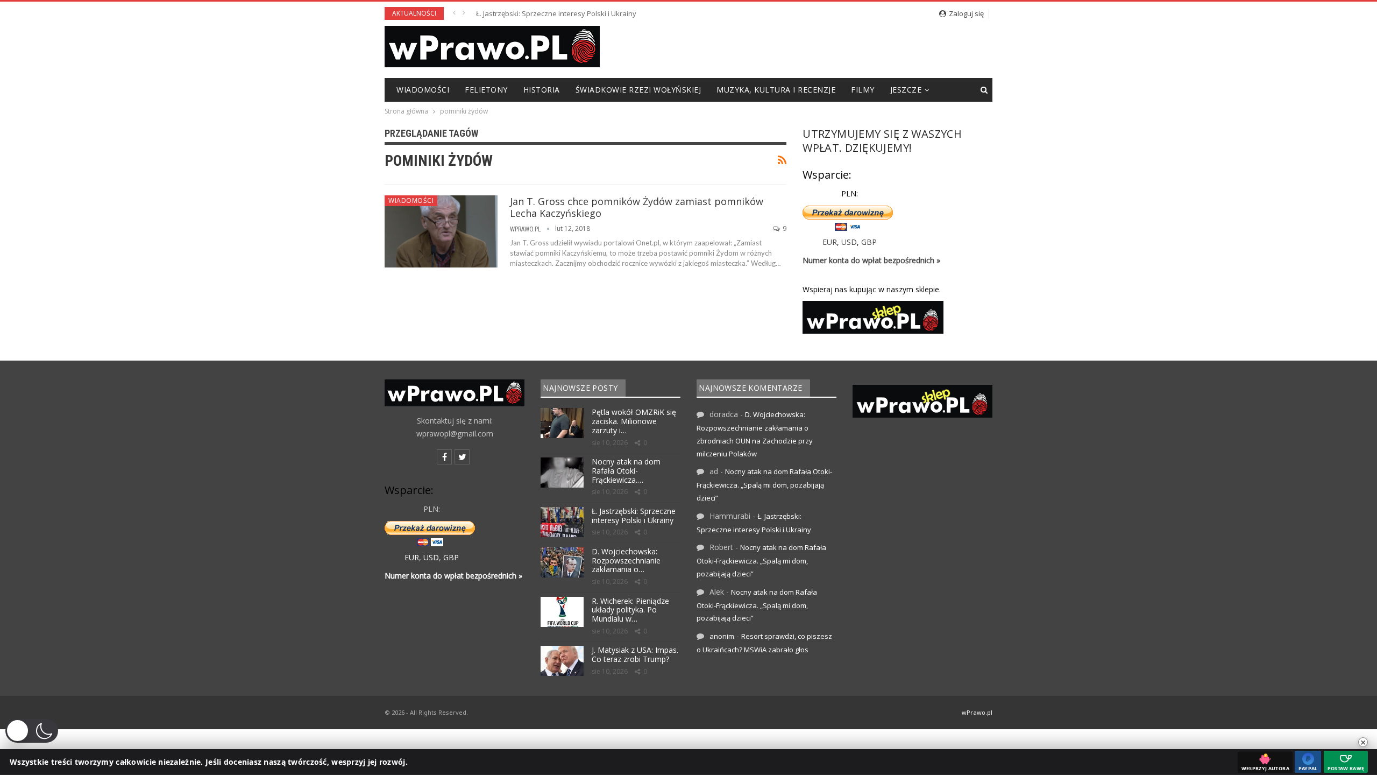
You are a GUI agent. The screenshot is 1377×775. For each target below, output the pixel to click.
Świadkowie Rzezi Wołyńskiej (638, 89)
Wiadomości (422, 89)
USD (849, 242)
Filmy (863, 89)
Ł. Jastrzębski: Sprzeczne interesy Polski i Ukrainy (556, 13)
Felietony (486, 89)
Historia (541, 89)
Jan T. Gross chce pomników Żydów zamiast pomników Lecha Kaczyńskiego (636, 207)
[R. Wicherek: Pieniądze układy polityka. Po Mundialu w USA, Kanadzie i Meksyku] (562, 612)
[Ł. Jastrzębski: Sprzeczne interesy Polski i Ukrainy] (562, 522)
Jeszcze (906, 89)
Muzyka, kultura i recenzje (775, 89)
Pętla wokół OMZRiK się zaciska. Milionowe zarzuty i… (634, 421)
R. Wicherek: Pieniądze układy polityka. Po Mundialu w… (630, 610)
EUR (829, 242)
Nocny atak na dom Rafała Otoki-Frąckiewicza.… (626, 470)
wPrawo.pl (977, 712)
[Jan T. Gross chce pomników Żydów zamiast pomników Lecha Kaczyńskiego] (441, 231)
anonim (721, 636)
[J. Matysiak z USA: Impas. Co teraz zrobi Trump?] (562, 661)
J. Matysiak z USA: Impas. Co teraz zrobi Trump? (635, 654)
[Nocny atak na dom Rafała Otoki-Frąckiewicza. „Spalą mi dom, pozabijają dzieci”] (562, 472)
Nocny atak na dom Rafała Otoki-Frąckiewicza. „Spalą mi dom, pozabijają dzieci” (764, 485)
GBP (869, 242)
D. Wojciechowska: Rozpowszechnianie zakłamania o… (626, 560)
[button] (31, 731)
